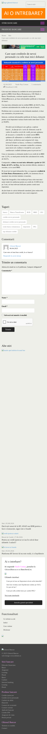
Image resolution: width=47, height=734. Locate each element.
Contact (4, 728)
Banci (4, 667)
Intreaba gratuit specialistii (23, 602)
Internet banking (7, 682)
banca (5, 212)
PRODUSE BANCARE (11, 29)
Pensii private (6, 717)
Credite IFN (6, 712)
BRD (35, 212)
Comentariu (7, 271)
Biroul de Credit (7, 537)
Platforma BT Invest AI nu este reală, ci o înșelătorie (23, 554)
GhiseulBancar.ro (12, 569)
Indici (5, 623)
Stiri (3, 523)
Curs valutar (7, 626)
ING (34, 227)
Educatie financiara (8, 665)
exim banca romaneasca (11, 227)
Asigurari (5, 670)
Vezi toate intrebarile (12, 595)
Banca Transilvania (17, 212)
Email (5, 306)
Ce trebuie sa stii (9, 619)
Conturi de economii (9, 705)
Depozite (5, 703)
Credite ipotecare (8, 695)
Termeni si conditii (8, 726)
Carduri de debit (7, 700)
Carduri (4, 680)
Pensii (4, 675)
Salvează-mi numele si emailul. (15, 315)
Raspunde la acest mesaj (12, 256)
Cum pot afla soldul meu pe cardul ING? (20, 591)
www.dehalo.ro (15, 656)
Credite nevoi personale (10, 698)
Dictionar (6, 630)
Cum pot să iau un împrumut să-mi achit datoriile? (24, 581)
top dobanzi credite (10, 231)
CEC (41, 212)
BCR (28, 212)
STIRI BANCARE (9, 23)
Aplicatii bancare (8, 710)
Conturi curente (7, 708)
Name (5, 298)
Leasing (4, 672)
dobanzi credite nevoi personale (14, 222)
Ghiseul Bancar (15, 246)
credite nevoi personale (11, 217)
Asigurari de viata (8, 715)
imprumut (26, 227)
